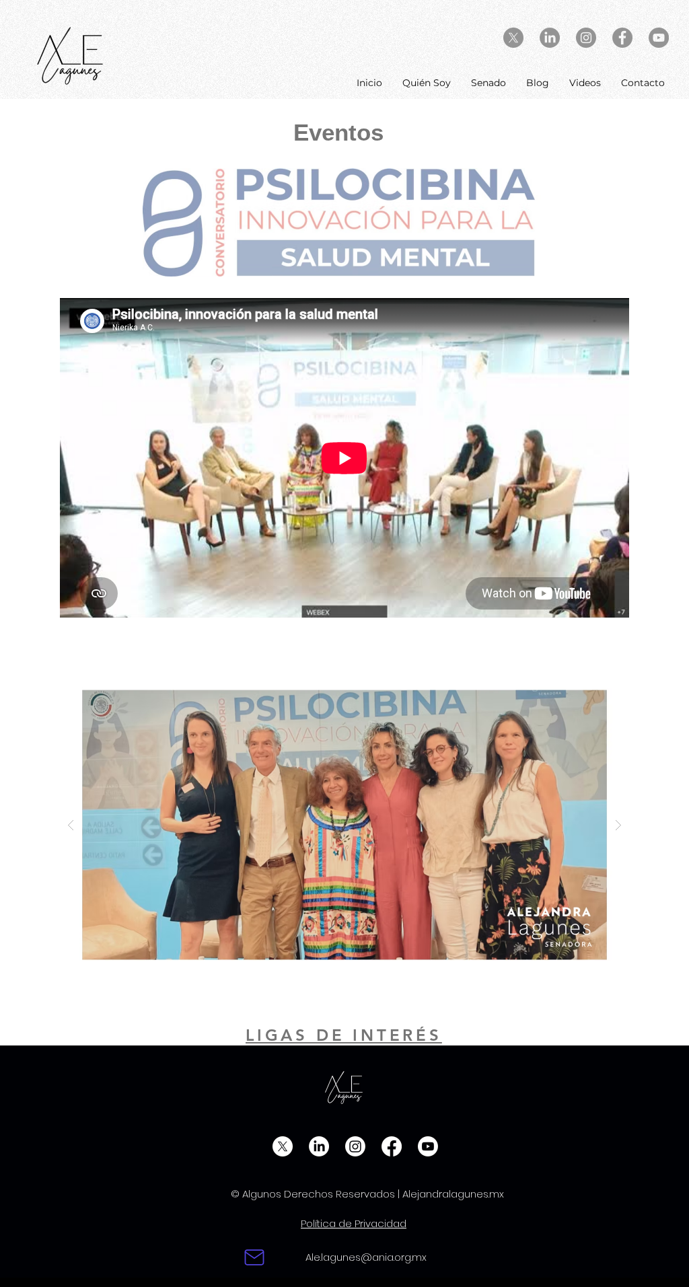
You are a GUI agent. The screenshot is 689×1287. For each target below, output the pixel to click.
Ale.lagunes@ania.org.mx (366, 1257)
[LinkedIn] (550, 38)
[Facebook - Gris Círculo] (622, 38)
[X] (513, 38)
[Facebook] (392, 1146)
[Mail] (254, 1257)
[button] (344, 824)
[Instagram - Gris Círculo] (586, 38)
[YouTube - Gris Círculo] (659, 38)
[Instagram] (355, 1146)
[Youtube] (428, 1146)
